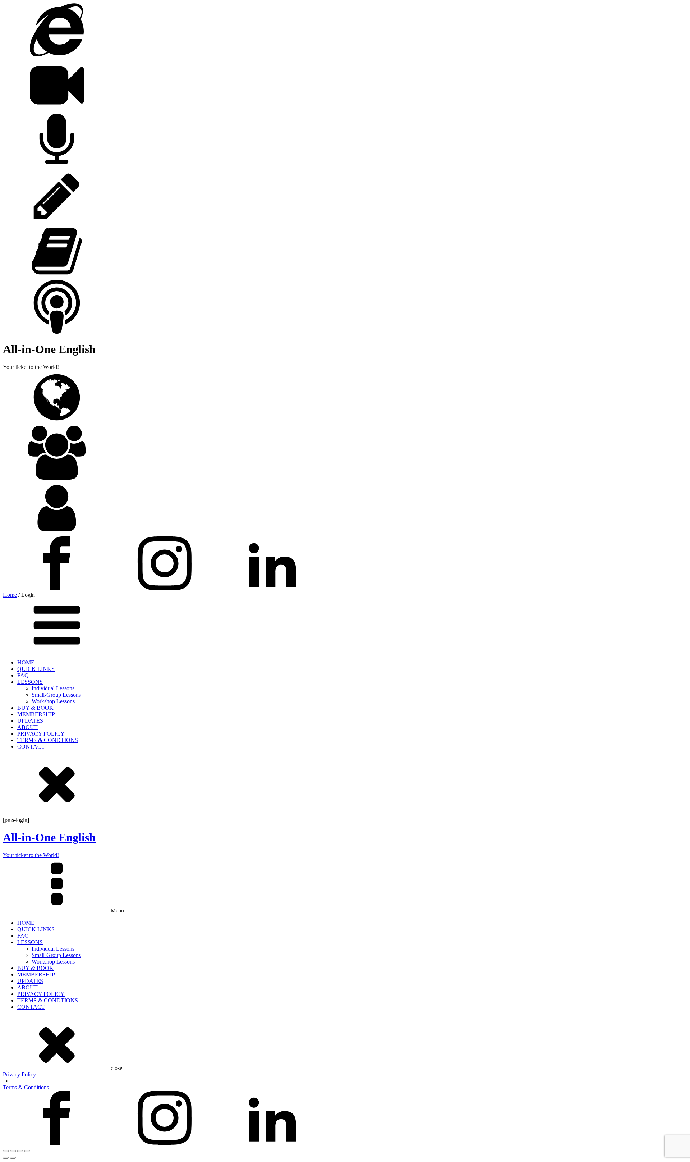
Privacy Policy (19, 1074)
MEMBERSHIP (36, 714)
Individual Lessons (53, 688)
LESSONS (30, 682)
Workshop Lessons (53, 701)
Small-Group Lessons (56, 695)
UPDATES (30, 721)
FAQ (23, 675)
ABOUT (27, 727)
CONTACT (31, 747)
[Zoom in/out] (6, 1151)
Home (10, 595)
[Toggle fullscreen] (13, 1151)
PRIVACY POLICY (41, 734)
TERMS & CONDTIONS (47, 740)
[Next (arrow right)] (13, 1158)
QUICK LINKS (36, 669)
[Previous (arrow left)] (6, 1158)
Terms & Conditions (26, 1087)
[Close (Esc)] (27, 1151)
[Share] (20, 1151)
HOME (25, 662)
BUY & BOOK (35, 708)
